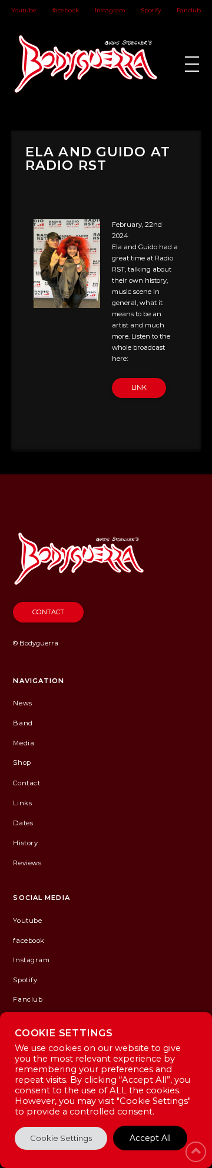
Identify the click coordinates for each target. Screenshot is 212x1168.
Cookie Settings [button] (61, 1138)
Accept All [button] (150, 1138)
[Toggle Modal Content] (192, 65)
